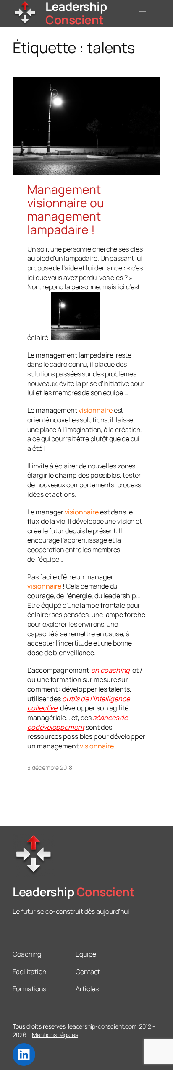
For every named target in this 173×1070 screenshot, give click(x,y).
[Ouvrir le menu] (143, 13)
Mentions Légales (55, 1035)
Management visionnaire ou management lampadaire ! (65, 210)
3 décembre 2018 (49, 768)
